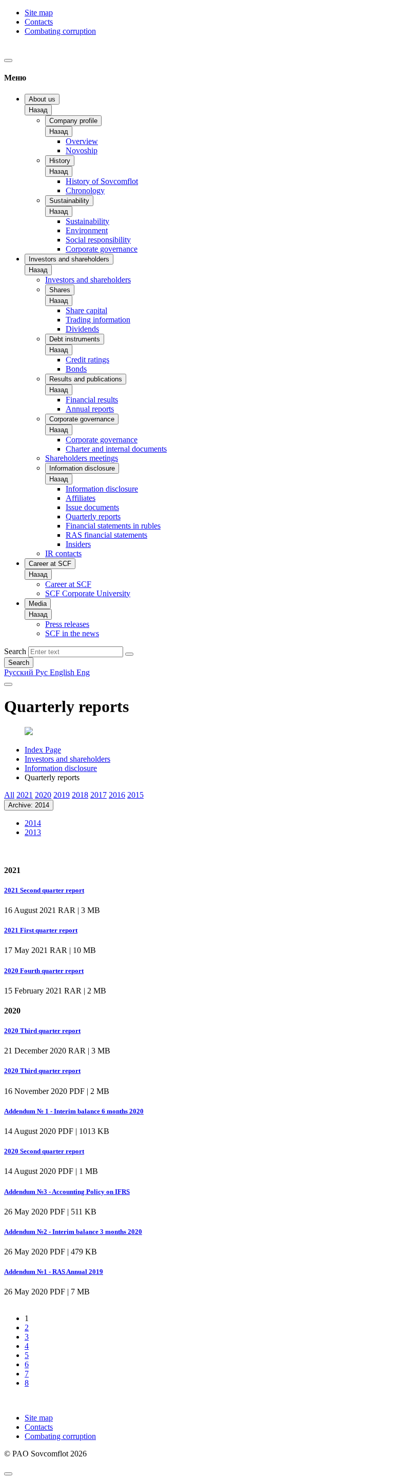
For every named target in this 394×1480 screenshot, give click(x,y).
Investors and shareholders (69, 259)
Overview (82, 141)
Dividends (82, 329)
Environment (87, 230)
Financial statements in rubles (113, 525)
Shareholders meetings (81, 458)
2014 (33, 823)
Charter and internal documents (116, 448)
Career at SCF (50, 563)
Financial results (92, 399)
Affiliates (80, 498)
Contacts (39, 21)
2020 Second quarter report (44, 1151)
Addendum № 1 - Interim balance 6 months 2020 (74, 1111)
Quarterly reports (93, 516)
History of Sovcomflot (102, 181)
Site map (39, 12)
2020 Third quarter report (42, 1031)
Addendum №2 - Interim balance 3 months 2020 (73, 1231)
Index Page (43, 749)
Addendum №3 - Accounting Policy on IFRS (67, 1191)
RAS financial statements (106, 535)
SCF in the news (72, 633)
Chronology (85, 190)
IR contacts (63, 553)
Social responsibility (98, 239)
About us (42, 99)
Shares (59, 290)
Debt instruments (74, 339)
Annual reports (90, 408)
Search (15, 651)
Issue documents (92, 507)
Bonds (76, 368)
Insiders (78, 544)
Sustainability (69, 201)
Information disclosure (82, 468)
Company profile (73, 121)
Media (38, 603)
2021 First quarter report (40, 930)
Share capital (86, 310)
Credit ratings (87, 359)
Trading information (98, 319)
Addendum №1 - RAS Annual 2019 (53, 1271)
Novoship (81, 150)
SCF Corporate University (87, 593)
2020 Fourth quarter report (44, 971)
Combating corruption (60, 31)
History (59, 161)
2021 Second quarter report (44, 890)
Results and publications (85, 379)
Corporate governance (101, 249)
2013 (33, 832)
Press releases (67, 624)
